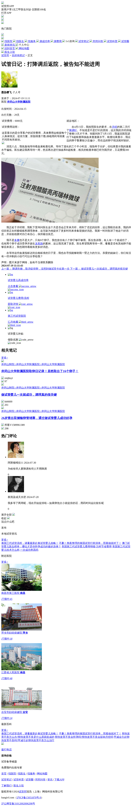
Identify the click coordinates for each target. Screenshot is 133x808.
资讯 (50, 779)
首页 (3, 773)
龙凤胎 (39, 243)
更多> (4, 357)
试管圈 (29, 779)
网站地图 (42, 773)
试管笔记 (6, 779)
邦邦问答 (40, 779)
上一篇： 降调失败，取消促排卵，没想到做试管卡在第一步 (35, 268)
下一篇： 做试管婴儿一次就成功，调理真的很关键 (99, 268)
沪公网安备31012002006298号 (18, 803)
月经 (114, 126)
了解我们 (6, 785)
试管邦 (5, 55)
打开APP (6, 13)
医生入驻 (18, 785)
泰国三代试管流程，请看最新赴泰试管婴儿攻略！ (29, 543)
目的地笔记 (18, 55)
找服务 (31, 773)
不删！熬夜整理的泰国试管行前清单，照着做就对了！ (90, 543)
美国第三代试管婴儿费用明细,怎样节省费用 (87, 546)
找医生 (22, 773)
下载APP (59, 779)
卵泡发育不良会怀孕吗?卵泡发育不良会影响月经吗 (84, 737)
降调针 (73, 130)
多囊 (16, 240)
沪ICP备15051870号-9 (29, 797)
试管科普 (18, 779)
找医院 (12, 773)
